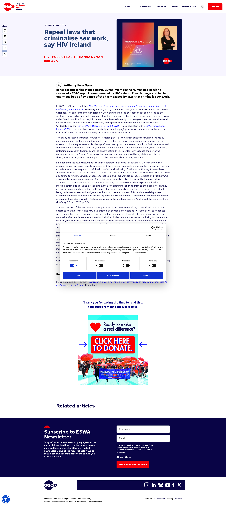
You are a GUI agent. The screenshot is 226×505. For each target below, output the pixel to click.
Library (161, 6)
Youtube (167, 485)
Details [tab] (113, 235)
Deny (79, 275)
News (175, 6)
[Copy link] (4, 30)
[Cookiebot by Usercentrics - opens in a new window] (153, 228)
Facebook (173, 485)
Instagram (146, 485)
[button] (5, 499)
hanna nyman (91, 57)
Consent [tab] (77, 235)
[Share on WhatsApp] (4, 53)
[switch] (99, 265)
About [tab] (148, 235)
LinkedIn (153, 485)
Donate (215, 6)
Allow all (146, 275)
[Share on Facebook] (4, 48)
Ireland (51, 61)
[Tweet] (4, 42)
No (130, 457)
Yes (121, 457)
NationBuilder (159, 498)
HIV (47, 57)
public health (64, 57)
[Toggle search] (202, 7)
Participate (189, 6)
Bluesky (160, 485)
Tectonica (178, 498)
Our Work (145, 6)
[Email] (4, 36)
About (129, 6)
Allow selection (113, 275)
